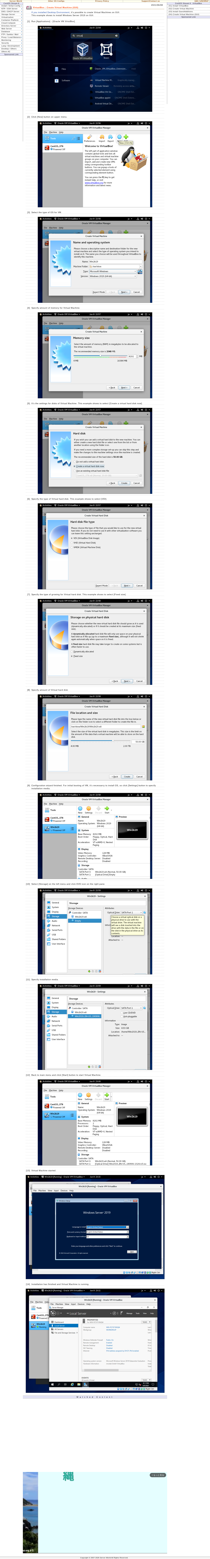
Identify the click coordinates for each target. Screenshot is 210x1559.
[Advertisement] (11, 98)
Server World (16, 1)
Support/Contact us (151, 1)
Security (5, 43)
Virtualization (7, 17)
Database (5, 32)
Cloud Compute (8, 23)
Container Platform (10, 20)
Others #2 (5, 52)
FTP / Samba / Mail (10, 34)
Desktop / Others (9, 49)
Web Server (6, 29)
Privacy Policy (102, 1)
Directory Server (8, 26)
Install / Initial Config (10, 6)
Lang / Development (10, 46)
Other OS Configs (56, 1)
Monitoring (6, 40)
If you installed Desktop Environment (50, 12)
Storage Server (8, 14)
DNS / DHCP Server (10, 12)
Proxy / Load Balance (11, 37)
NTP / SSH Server (9, 9)
